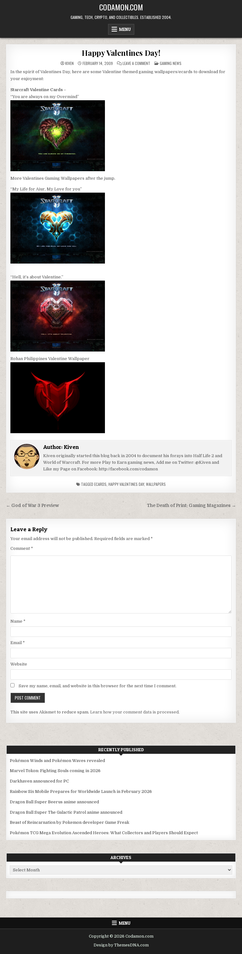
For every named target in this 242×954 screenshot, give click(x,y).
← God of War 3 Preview (32, 505)
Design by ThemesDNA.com (121, 945)
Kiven (69, 63)
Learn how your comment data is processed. (135, 712)
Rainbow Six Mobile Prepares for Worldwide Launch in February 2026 (81, 791)
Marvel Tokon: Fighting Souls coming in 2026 (55, 770)
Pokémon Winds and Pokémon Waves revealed (57, 760)
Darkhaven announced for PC (39, 781)
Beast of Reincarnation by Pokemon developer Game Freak (69, 822)
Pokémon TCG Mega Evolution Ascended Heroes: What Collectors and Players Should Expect (104, 832)
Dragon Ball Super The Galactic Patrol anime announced (66, 812)
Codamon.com (121, 7)
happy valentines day (126, 484)
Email (17, 642)
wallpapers (156, 484)
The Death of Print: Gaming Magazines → (191, 505)
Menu (125, 29)
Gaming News (171, 63)
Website (18, 664)
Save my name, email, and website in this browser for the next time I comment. (97, 686)
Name (18, 621)
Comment (21, 548)
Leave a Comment (136, 63)
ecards (100, 484)
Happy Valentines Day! (121, 53)
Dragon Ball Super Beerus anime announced (54, 802)
